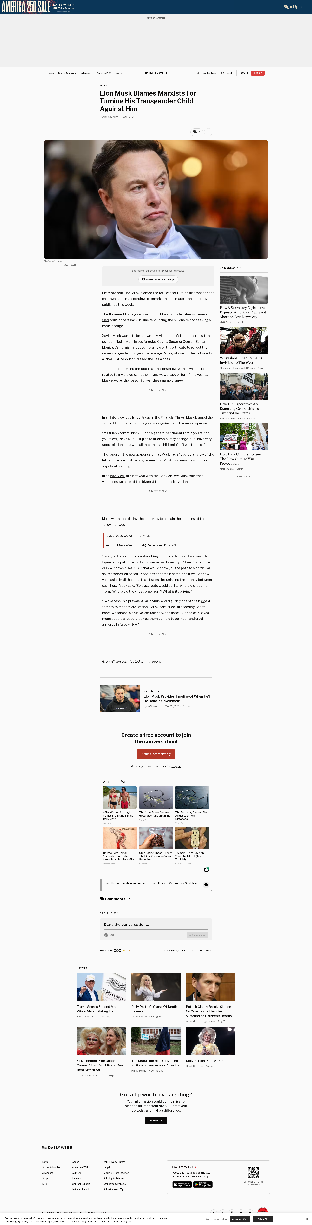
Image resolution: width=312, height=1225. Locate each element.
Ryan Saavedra (109, 117)
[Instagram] (232, 1212)
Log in (176, 766)
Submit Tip (156, 1120)
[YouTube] (241, 1212)
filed (105, 320)
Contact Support (81, 1183)
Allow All (262, 1219)
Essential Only (240, 1219)
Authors (76, 1172)
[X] (223, 1212)
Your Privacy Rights (114, 1161)
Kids (44, 1183)
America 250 (104, 73)
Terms (91, 1212)
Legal (107, 1167)
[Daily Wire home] (156, 73)
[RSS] (250, 1212)
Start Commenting (156, 754)
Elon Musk (161, 314)
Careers (76, 1178)
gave (115, 380)
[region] (156, 1219)
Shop (45, 1178)
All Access (86, 73)
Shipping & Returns (114, 1178)
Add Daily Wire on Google (160, 279)
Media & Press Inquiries (116, 1172)
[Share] (208, 132)
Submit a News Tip (114, 1189)
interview (117, 476)
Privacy (103, 1212)
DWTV (119, 73)
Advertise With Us (82, 1167)
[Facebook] (213, 1212)
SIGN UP (258, 73)
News (50, 73)
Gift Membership (81, 1189)
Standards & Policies (115, 1183)
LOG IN (244, 73)
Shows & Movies (67, 73)
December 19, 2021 (161, 545)
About (75, 1161)
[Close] (306, 1219)
